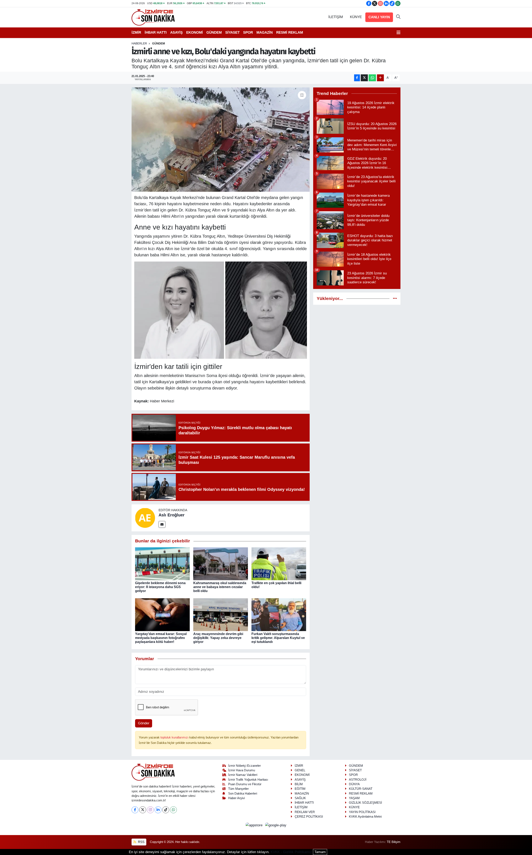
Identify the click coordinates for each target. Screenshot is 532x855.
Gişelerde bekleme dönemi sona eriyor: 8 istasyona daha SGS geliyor (160, 587)
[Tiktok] (165, 809)
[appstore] (255, 825)
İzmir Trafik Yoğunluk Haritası (248, 779)
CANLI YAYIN (379, 17)
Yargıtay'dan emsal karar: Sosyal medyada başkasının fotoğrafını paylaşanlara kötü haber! (161, 638)
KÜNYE (356, 17)
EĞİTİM (300, 788)
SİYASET (232, 32)
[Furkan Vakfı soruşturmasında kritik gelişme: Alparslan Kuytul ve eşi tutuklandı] (278, 614)
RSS (140, 842)
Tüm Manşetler (238, 788)
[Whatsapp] (173, 809)
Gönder (143, 723)
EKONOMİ (194, 32)
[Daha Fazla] (380, 77)
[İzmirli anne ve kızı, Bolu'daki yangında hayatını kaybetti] (221, 139)
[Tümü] (395, 299)
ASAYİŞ (176, 32)
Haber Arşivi (236, 798)
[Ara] (398, 17)
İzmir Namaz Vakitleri (242, 774)
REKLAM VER (305, 812)
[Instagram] (150, 809)
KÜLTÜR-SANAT (360, 788)
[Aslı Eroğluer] (145, 518)
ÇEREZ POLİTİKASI (309, 816)
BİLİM (299, 784)
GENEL (300, 770)
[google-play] (275, 825)
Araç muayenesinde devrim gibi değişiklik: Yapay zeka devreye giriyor (218, 638)
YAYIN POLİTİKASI (362, 812)
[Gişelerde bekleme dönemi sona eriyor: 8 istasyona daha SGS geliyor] (162, 563)
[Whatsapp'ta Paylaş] (372, 77)
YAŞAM (354, 798)
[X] (142, 809)
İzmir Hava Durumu (241, 770)
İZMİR (136, 32)
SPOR (248, 32)
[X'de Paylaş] (364, 77)
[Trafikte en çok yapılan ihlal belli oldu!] (278, 563)
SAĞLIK (300, 798)
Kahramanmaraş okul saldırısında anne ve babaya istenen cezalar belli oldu (219, 587)
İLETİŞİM (335, 17)
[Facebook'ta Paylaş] (357, 77)
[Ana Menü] (398, 32)
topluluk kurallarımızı (174, 737)
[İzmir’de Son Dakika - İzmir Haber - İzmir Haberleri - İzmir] (153, 17)
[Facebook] (135, 809)
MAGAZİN (264, 32)
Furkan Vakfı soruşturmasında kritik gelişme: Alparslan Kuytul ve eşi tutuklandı (278, 638)
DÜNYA (354, 784)
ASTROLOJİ (357, 779)
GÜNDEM (214, 32)
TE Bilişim (393, 842)
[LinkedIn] (158, 809)
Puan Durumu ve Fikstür (244, 784)
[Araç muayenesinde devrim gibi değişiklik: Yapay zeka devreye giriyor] (220, 614)
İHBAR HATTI (156, 32)
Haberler (139, 43)
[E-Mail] (162, 524)
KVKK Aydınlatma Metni (365, 816)
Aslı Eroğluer (172, 515)
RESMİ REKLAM (289, 32)
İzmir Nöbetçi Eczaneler (244, 765)
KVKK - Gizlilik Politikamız (291, 852)
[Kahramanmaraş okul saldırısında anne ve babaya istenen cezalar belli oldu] (220, 563)
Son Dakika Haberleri (242, 793)
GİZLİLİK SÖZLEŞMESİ (365, 802)
